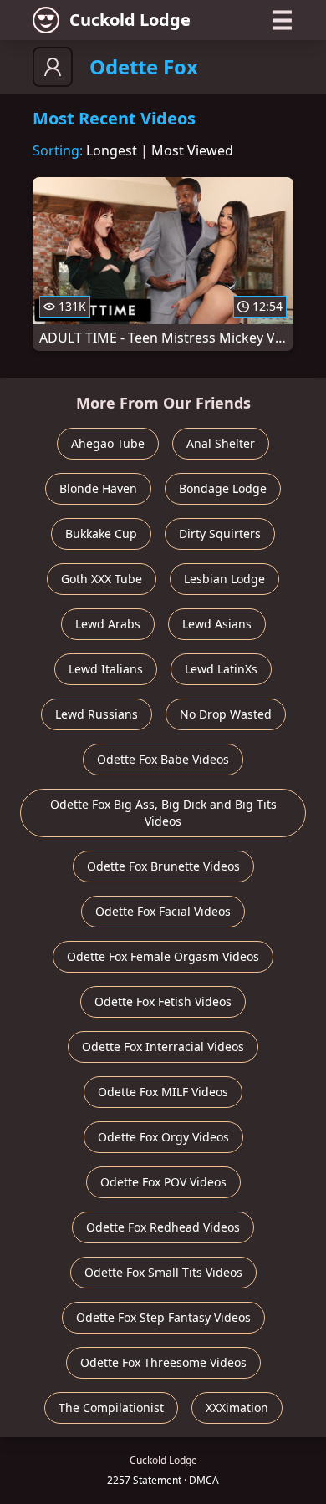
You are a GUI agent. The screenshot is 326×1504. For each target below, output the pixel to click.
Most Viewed (192, 150)
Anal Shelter (220, 443)
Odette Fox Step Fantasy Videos (163, 1317)
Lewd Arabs (107, 624)
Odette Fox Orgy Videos (163, 1137)
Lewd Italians (106, 669)
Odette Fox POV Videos (163, 1182)
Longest (111, 150)
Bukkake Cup (101, 533)
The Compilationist (111, 1407)
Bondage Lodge (223, 488)
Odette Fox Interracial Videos (163, 1046)
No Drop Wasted (226, 714)
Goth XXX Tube (101, 579)
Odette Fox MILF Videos (163, 1092)
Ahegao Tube (108, 443)
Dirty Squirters (220, 533)
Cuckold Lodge (130, 19)
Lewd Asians (217, 624)
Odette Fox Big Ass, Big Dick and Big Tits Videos (163, 812)
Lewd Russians (96, 714)
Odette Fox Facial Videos (163, 911)
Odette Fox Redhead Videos (163, 1227)
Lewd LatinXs (221, 669)
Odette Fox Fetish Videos (163, 1001)
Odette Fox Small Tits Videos (163, 1272)
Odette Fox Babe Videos (163, 759)
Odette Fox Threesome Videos (163, 1362)
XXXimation (237, 1407)
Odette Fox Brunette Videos (163, 866)
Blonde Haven (98, 488)
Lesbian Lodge (224, 579)
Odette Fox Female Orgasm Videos (163, 956)
